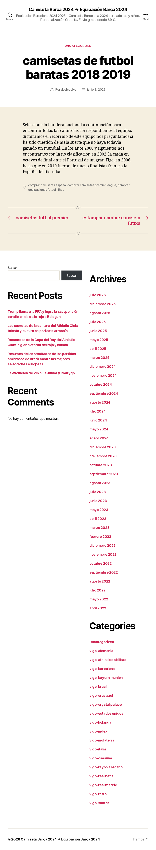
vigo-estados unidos (106, 713)
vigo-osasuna (100, 758)
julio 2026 (97, 295)
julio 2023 (97, 492)
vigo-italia (97, 749)
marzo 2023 (99, 528)
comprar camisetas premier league (91, 185)
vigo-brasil (98, 687)
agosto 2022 (99, 581)
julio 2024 (97, 411)
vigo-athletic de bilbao (107, 660)
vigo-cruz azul (101, 696)
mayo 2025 (98, 340)
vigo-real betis (101, 776)
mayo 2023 (98, 510)
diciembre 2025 (102, 304)
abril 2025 (97, 349)
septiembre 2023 (103, 474)
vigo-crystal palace (105, 704)
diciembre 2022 (102, 546)
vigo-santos (99, 803)
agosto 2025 (99, 313)
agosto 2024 (99, 402)
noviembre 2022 (102, 554)
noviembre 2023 (103, 456)
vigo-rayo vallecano (106, 767)
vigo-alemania (101, 651)
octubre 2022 (100, 563)
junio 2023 (98, 501)
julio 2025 (97, 322)
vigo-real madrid (103, 785)
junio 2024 (98, 420)
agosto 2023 (99, 483)
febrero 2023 (100, 537)
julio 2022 (97, 590)
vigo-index (98, 731)
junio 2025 (98, 331)
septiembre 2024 (103, 393)
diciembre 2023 (102, 447)
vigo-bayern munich (106, 678)
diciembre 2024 (102, 367)
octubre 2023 (100, 465)
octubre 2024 (100, 384)
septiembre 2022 (103, 572)
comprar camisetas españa (47, 185)
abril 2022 (97, 608)
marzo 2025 (99, 358)
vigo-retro (97, 794)
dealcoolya (68, 89)
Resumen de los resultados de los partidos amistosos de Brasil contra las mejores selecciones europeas (42, 359)
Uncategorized (78, 46)
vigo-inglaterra (102, 740)
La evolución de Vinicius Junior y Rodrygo (41, 373)
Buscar (12, 268)
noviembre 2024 (103, 376)
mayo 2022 (98, 599)
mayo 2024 (98, 429)
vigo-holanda (100, 722)
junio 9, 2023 (96, 89)
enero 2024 (98, 438)
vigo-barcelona (102, 669)
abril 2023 (97, 519)
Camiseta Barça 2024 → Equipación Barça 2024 (78, 9)
